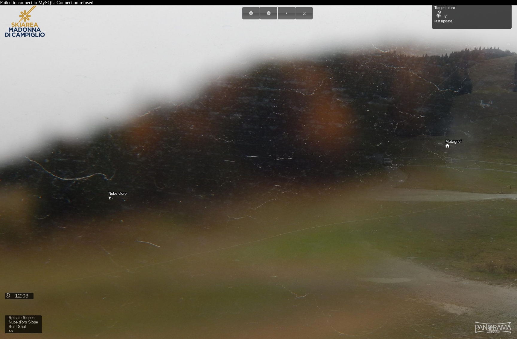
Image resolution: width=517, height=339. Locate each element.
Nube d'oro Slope (23, 322)
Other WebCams (458, 26)
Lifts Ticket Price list (462, 12)
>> (11, 331)
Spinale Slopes (22, 317)
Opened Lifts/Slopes (462, 19)
